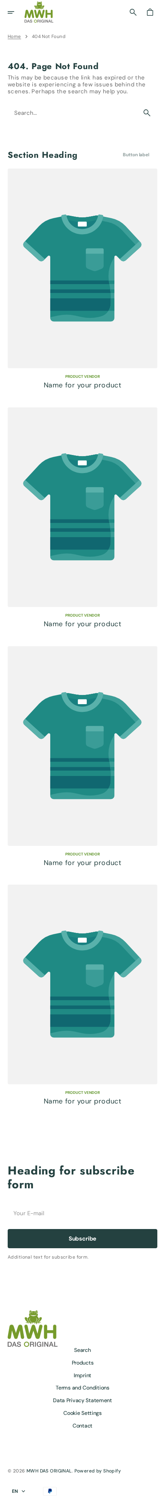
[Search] (147, 112)
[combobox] (72, 113)
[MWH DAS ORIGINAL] (39, 12)
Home (14, 36)
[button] (16, 12)
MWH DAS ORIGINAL (49, 1471)
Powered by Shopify (97, 1471)
